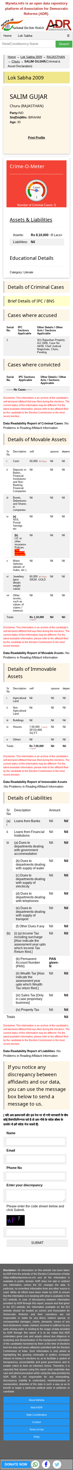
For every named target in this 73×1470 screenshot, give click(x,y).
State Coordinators (36, 1414)
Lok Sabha (25, 35)
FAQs (37, 1436)
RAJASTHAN (56, 57)
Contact (36, 1422)
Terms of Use (36, 1429)
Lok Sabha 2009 (31, 57)
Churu (16, 61)
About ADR (36, 1407)
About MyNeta (36, 1400)
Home (7, 35)
